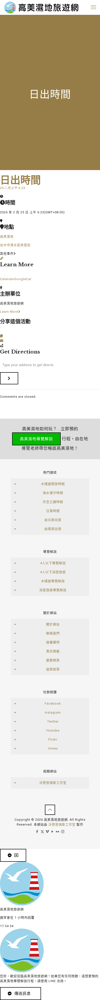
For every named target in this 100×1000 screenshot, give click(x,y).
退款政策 (53, 669)
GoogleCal (22, 279)
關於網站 (53, 624)
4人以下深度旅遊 (53, 572)
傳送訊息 (22, 993)
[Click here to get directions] (9, 378)
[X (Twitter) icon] (42, 831)
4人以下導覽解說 (53, 563)
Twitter (52, 721)
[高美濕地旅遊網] (41, 7)
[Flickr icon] (57, 831)
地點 (9, 227)
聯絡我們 (53, 633)
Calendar (7, 279)
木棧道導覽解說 (53, 581)
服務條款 (53, 660)
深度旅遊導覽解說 (53, 590)
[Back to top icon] (50, 810)
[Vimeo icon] (47, 831)
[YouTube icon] (52, 831)
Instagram (53, 712)
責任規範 (53, 651)
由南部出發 (52, 529)
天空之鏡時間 (53, 502)
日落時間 (53, 511)
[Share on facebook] (1, 331)
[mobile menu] (93, 7)
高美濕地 (7, 236)
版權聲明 (53, 642)
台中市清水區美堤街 (15, 245)
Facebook (53, 703)
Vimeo (53, 748)
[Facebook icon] (37, 831)
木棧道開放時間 (53, 484)
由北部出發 (52, 520)
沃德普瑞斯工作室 (53, 782)
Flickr (52, 739)
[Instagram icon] (63, 831)
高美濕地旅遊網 (12, 303)
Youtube (52, 730)
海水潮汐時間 (53, 493)
